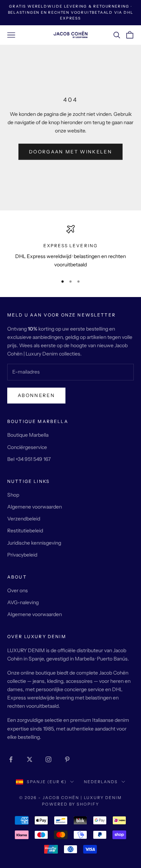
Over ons (17, 590)
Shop (13, 495)
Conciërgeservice (27, 447)
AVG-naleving (23, 602)
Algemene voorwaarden (34, 506)
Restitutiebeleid (25, 530)
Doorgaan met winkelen (70, 151)
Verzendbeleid (23, 518)
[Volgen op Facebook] (10, 759)
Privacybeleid (22, 554)
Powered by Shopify (70, 804)
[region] (70, 247)
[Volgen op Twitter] (29, 759)
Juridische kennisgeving (34, 543)
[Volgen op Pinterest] (67, 759)
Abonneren (36, 395)
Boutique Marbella (27, 435)
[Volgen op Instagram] (48, 759)
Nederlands (101, 781)
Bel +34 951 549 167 (29, 459)
